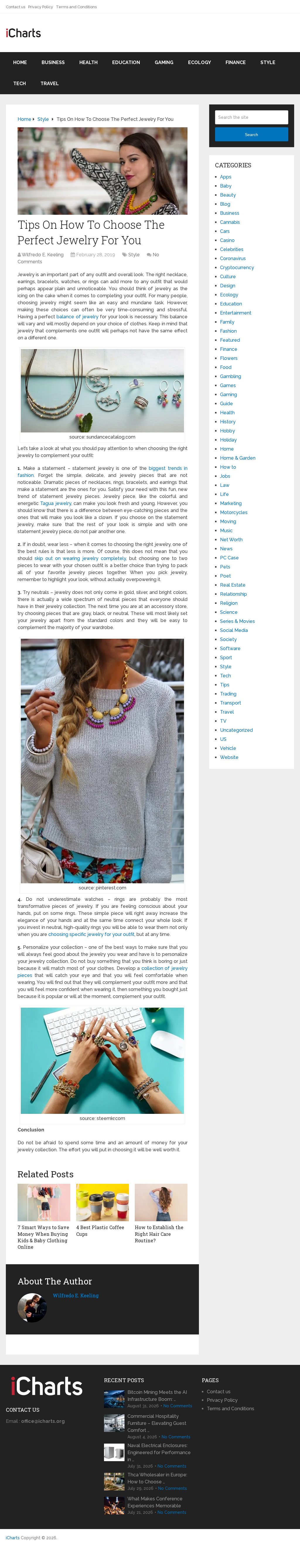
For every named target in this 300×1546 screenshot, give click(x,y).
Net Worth (231, 539)
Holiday (228, 440)
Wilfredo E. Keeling (43, 254)
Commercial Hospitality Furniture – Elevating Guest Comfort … (156, 1423)
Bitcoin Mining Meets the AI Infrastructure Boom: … (157, 1395)
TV (223, 721)
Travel (49, 83)
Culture (228, 276)
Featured (230, 340)
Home (20, 62)
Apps (225, 177)
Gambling (230, 376)
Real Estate (233, 585)
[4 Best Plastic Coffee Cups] (102, 1202)
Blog (225, 204)
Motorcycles (234, 512)
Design (227, 285)
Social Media (234, 630)
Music (226, 530)
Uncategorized (236, 730)
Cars (225, 231)
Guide (226, 403)
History (228, 422)
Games (228, 385)
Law (224, 485)
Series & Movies (237, 621)
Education (126, 62)
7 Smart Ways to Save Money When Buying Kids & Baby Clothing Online (43, 1237)
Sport (226, 657)
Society (228, 639)
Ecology (199, 62)
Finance (236, 62)
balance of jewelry (77, 316)
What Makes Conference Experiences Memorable (155, 1502)
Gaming (164, 62)
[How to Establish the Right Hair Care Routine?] (161, 1202)
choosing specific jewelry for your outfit (91, 934)
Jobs (225, 476)
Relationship (233, 594)
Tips (224, 685)
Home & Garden (237, 458)
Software (230, 648)
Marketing (231, 503)
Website (229, 757)
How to (228, 467)
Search (251, 134)
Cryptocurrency (237, 267)
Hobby (227, 431)
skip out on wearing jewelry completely (80, 558)
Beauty (228, 195)
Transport (230, 703)
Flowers (229, 358)
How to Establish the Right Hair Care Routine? (159, 1233)
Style (267, 62)
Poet (225, 576)
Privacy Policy (40, 7)
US (223, 739)
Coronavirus (233, 258)
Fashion (228, 331)
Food (225, 367)
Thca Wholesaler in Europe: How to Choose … (157, 1478)
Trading (228, 694)
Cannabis (230, 222)
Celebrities (231, 249)
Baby (225, 186)
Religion (229, 603)
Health (88, 62)
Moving (228, 521)
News (226, 549)
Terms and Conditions (76, 7)
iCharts (13, 1537)
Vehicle (228, 748)
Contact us (15, 7)
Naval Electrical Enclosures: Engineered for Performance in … (159, 1452)
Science (229, 612)
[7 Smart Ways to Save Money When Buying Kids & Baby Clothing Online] (44, 1202)
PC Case (229, 558)
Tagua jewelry (55, 503)
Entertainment (235, 313)
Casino (227, 240)
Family (227, 322)
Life (224, 494)
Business (53, 62)
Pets (225, 567)
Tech (19, 83)
